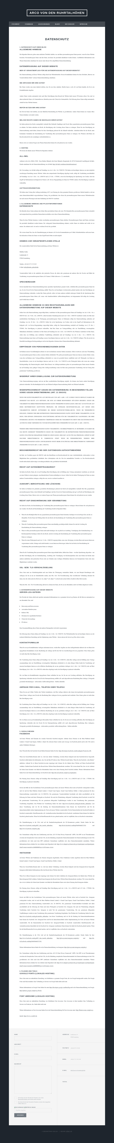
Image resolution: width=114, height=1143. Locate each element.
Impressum (83, 24)
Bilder (57, 24)
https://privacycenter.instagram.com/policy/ (68, 938)
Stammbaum (29, 24)
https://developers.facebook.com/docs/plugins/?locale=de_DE (75, 751)
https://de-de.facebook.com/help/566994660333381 (72, 825)
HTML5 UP (69, 1131)
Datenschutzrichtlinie (22, 1099)
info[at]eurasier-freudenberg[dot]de (78, 1070)
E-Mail (16, 1054)
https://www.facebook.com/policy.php (30, 828)
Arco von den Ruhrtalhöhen (57, 13)
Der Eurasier (69, 24)
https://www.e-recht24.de (30, 1016)
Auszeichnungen (44, 24)
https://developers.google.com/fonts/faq (59, 987)
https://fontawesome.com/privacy (84, 1010)
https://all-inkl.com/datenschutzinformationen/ (65, 164)
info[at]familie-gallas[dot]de (31, 267)
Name (16, 1034)
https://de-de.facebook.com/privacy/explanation (63, 773)
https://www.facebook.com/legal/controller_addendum (76, 803)
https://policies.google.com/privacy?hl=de (30, 990)
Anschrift (17, 1044)
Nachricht (17, 1064)
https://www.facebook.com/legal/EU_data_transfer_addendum (36, 825)
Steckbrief (16, 24)
